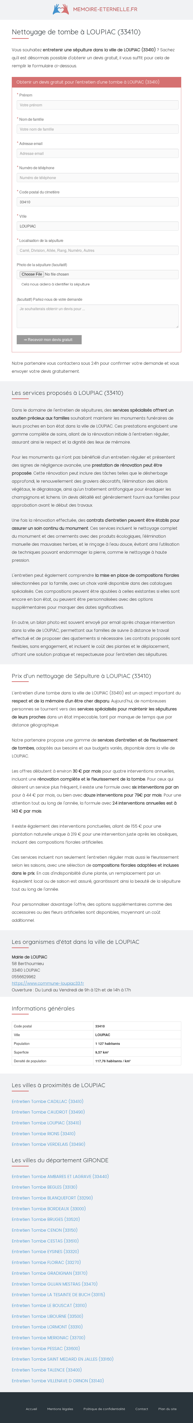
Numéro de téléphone (35, 168)
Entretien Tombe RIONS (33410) (44, 1134)
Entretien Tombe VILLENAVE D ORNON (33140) (58, 1381)
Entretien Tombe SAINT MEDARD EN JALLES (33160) (63, 1359)
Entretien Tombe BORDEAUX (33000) (49, 1209)
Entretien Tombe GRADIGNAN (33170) (50, 1273)
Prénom (24, 95)
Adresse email (30, 143)
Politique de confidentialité (104, 1409)
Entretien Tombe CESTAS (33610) (45, 1241)
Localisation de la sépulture (40, 240)
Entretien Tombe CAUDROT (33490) (48, 1112)
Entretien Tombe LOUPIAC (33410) (46, 1123)
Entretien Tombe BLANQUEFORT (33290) (52, 1198)
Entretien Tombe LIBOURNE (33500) (47, 1316)
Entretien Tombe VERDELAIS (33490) (48, 1144)
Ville (22, 216)
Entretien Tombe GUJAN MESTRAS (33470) (55, 1284)
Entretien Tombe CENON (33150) (45, 1230)
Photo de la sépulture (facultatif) (42, 264)
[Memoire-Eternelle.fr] (97, 8)
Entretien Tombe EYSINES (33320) (45, 1252)
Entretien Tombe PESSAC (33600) (46, 1348)
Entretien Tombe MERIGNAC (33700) (48, 1338)
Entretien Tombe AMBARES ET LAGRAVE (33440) (60, 1176)
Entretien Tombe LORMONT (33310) (47, 1327)
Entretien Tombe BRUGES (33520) (46, 1219)
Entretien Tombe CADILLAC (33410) (48, 1101)
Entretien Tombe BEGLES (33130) (44, 1187)
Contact (141, 1409)
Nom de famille (30, 119)
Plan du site (167, 1409)
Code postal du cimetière (38, 192)
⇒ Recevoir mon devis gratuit (48, 339)
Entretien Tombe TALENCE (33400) (47, 1370)
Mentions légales (60, 1409)
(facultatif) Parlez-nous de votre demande (49, 299)
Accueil (31, 1409)
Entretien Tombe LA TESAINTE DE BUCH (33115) (58, 1295)
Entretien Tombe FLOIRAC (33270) (46, 1262)
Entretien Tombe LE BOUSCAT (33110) (49, 1305)
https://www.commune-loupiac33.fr (48, 983)
